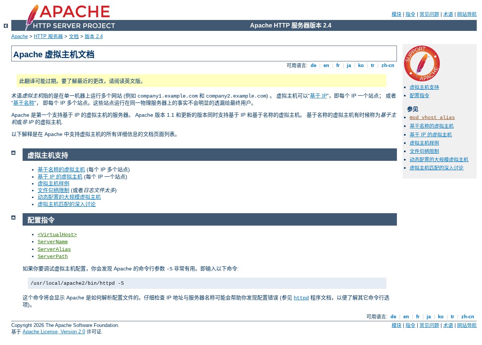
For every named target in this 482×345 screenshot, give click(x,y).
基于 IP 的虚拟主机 (431, 134)
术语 (448, 14)
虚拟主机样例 (424, 143)
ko (361, 65)
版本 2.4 (94, 36)
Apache (19, 36)
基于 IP (318, 96)
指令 (410, 14)
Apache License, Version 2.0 (54, 331)
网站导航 (467, 14)
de (313, 65)
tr (372, 65)
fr (338, 65)
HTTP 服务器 (48, 36)
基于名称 (23, 103)
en (326, 65)
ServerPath (53, 256)
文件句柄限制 (424, 151)
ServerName (53, 242)
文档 (74, 36)
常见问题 (429, 14)
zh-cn (388, 65)
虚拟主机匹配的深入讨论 (437, 168)
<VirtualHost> (57, 235)
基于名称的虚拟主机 (432, 126)
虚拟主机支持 (424, 87)
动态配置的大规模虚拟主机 (439, 159)
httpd (301, 298)
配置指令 (419, 95)
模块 (396, 14)
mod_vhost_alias (432, 118)
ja (348, 65)
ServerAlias (54, 249)
